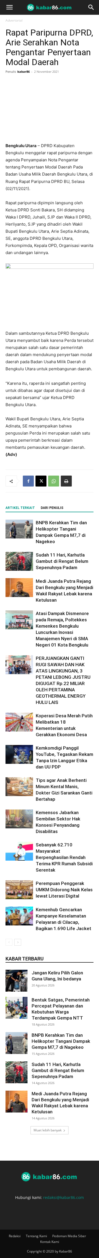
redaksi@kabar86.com (63, 1197)
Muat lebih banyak (48, 1130)
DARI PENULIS (52, 508)
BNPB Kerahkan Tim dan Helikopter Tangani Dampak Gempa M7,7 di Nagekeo (61, 1041)
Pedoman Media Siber (69, 1236)
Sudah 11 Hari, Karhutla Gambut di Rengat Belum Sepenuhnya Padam (62, 561)
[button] (9, 7)
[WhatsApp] (53, 481)
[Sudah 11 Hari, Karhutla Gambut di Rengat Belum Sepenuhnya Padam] (19, 561)
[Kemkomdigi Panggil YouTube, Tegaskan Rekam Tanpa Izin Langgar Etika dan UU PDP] (19, 754)
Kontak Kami (49, 1241)
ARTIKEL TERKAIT (20, 508)
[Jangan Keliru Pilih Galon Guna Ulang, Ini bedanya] (17, 981)
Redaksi (15, 1236)
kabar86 (23, 71)
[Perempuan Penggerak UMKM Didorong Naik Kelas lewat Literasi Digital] (19, 889)
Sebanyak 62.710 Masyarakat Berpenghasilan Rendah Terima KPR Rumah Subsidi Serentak (64, 857)
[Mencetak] (66, 481)
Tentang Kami (36, 1236)
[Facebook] (28, 481)
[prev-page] (9, 942)
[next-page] (17, 942)
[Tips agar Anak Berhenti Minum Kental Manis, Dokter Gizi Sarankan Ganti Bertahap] (19, 786)
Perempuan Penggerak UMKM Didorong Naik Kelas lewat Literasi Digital (64, 890)
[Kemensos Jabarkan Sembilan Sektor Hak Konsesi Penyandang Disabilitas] (19, 818)
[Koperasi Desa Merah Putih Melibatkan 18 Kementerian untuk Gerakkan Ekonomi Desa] (19, 722)
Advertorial (14, 20)
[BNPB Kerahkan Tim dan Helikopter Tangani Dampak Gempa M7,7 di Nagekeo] (19, 529)
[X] (40, 481)
